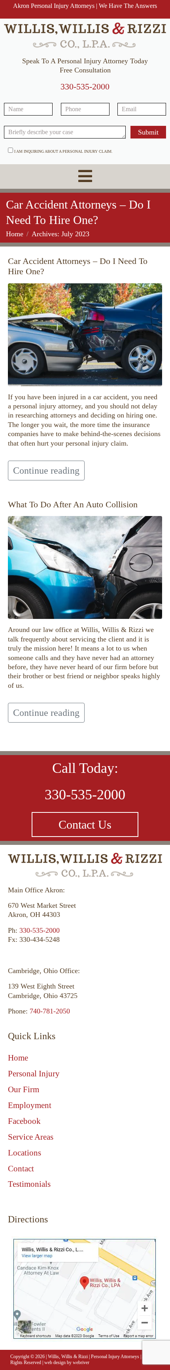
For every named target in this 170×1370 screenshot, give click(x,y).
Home (18, 1058)
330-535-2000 (85, 86)
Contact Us (85, 824)
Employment (29, 1105)
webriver (81, 1362)
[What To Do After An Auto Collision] (85, 567)
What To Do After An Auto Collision (73, 504)
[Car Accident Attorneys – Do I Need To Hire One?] (85, 334)
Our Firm (23, 1089)
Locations (24, 1152)
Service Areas (30, 1137)
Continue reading (46, 470)
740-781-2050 (50, 1011)
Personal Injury (34, 1073)
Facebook (24, 1121)
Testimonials (29, 1184)
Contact (21, 1168)
